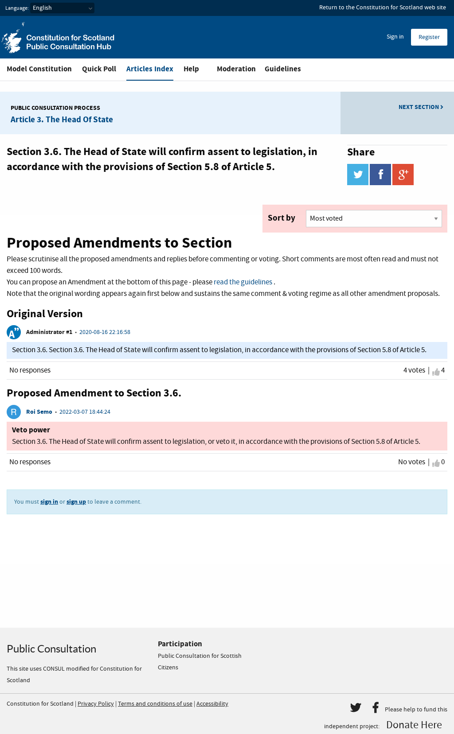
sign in (49, 501)
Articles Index (149, 69)
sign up (76, 501)
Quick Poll (99, 69)
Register (429, 37)
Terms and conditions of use (155, 704)
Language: (17, 8)
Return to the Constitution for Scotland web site (382, 8)
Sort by (281, 218)
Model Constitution (39, 69)
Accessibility (212, 704)
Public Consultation (51, 649)
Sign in (395, 37)
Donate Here (414, 725)
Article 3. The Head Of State (62, 119)
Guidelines (283, 69)
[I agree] (436, 372)
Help (191, 69)
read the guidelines (243, 282)
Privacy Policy (96, 704)
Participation (180, 644)
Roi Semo (39, 412)
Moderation (236, 69)
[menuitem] (395, 37)
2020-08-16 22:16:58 (104, 332)
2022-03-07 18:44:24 (84, 412)
